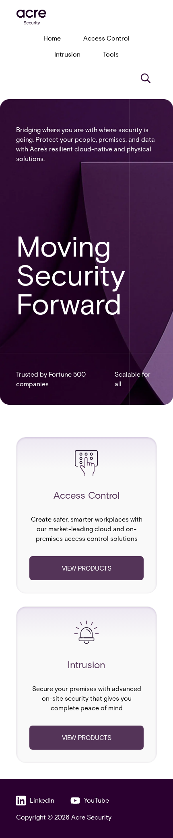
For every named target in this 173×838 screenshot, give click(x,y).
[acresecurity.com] (86, 17)
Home (52, 38)
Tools (111, 54)
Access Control (106, 38)
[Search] (145, 78)
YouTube (96, 800)
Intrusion (67, 54)
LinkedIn (42, 800)
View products (86, 568)
